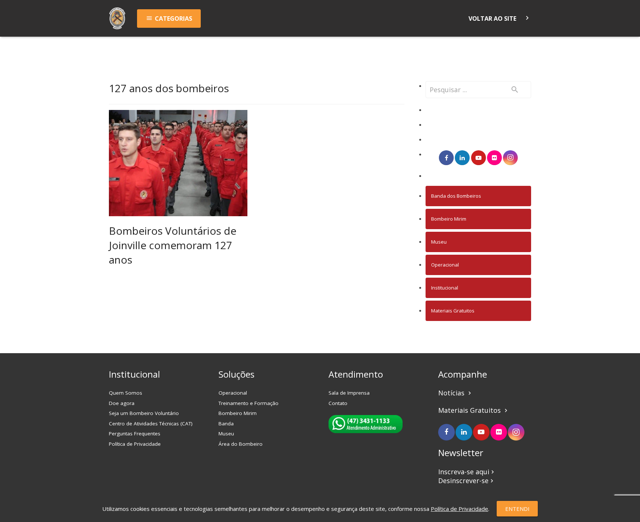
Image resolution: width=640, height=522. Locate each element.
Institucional (444, 287)
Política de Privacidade (135, 444)
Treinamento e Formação (249, 403)
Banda (226, 423)
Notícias (455, 392)
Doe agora (121, 403)
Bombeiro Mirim (448, 218)
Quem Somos (125, 392)
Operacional (445, 264)
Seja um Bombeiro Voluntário (144, 413)
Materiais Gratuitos (452, 310)
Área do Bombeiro (241, 444)
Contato (338, 403)
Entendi (517, 508)
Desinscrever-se (466, 480)
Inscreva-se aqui (467, 471)
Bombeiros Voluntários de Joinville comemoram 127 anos (172, 245)
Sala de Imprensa (349, 392)
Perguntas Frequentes (134, 433)
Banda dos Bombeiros (456, 196)
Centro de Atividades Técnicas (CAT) (151, 423)
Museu (439, 241)
